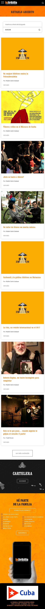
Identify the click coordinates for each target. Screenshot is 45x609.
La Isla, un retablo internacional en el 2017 (21, 327)
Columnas (28, 526)
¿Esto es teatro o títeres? (13, 177)
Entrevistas (7, 526)
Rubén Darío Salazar (12, 81)
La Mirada (6, 521)
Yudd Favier (10, 438)
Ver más (6, 85)
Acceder (22, 481)
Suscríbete (22, 533)
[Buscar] (43, 3)
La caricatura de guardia (33, 517)
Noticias (27, 524)
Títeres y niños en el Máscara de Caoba (19, 127)
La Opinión (28, 519)
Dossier (6, 524)
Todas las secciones (11, 514)
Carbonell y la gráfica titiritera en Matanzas (22, 277)
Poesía (5, 519)
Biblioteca (7, 528)
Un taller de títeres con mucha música (19, 227)
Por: (4, 81)
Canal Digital (29, 521)
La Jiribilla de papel (10, 517)
